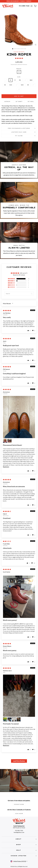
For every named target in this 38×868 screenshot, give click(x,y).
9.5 (20, 80)
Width (19, 68)
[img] (7, 310)
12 (16, 85)
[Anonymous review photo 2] (5, 441)
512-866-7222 (24, 6)
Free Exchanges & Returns (19, 128)
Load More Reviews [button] (19, 761)
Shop (18, 844)
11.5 (10, 85)
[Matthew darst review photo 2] (5, 719)
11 (5, 85)
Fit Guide (19, 135)
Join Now (19, 813)
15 (19, 89)
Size (19, 77)
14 (33, 85)
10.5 (31, 80)
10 (25, 80)
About (18, 839)
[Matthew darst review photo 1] (19, 695)
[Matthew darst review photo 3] (9, 719)
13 (28, 85)
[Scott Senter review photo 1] (19, 597)
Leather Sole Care (19, 132)
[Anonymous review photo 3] (9, 441)
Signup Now (19, 804)
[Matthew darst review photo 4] (14, 719)
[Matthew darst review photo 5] (18, 719)
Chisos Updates (18, 855)
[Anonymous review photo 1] (19, 417)
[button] (19, 58)
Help (18, 850)
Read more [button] (6, 467)
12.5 (22, 85)
